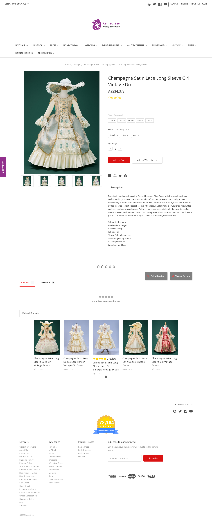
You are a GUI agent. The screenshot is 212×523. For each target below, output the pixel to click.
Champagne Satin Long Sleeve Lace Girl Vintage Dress (46, 362)
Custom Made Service (29, 469)
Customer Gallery (27, 499)
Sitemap (23, 505)
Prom (53, 45)
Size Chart (24, 482)
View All (81, 456)
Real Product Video (28, 472)
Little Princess (84, 450)
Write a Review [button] (182, 276)
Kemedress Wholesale (29, 492)
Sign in (184, 3)
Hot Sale (20, 45)
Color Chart (24, 486)
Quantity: (112, 143)
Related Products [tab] (30, 313)
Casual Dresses (24, 53)
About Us (23, 450)
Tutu (191, 45)
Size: (115, 115)
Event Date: (118, 129)
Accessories (45, 53)
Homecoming (70, 45)
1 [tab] (106, 377)
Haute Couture (136, 45)
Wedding (90, 45)
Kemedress (83, 446)
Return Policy (25, 456)
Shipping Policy (26, 459)
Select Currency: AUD (16, 3)
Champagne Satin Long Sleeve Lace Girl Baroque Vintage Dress (106, 366)
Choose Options (47, 340)
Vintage (176, 45)
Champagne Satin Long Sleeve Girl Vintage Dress (164, 362)
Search (174, 3)
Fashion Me (83, 453)
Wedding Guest (111, 45)
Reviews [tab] (25, 282)
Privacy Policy (25, 463)
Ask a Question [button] (158, 276)
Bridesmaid (158, 45)
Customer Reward (27, 446)
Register (195, 3)
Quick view (47, 335)
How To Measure (27, 476)
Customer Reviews (28, 479)
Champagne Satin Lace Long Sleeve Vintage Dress (134, 362)
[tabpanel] (47, 345)
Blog (21, 502)
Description (116, 187)
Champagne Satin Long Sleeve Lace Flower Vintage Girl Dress (75, 362)
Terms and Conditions (29, 466)
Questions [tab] (45, 282)
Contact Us (24, 453)
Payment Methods (27, 489)
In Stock (38, 45)
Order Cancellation (28, 495)
